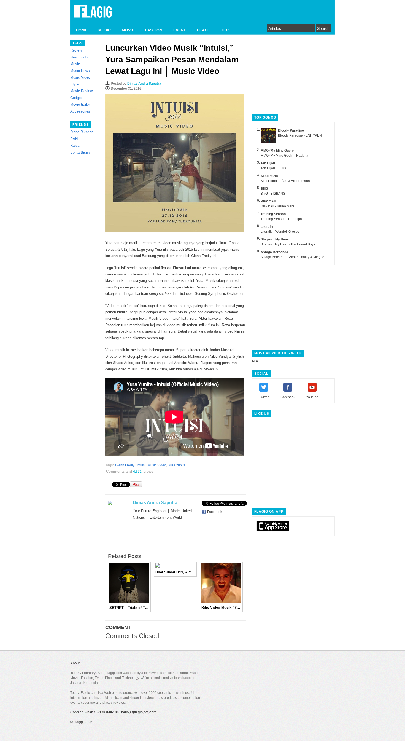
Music (75, 64)
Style (74, 84)
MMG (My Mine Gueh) (277, 151)
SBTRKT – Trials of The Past (129, 608)
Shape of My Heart (275, 239)
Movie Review (81, 91)
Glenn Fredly (124, 465)
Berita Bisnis (80, 152)
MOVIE (128, 30)
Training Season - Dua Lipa (281, 219)
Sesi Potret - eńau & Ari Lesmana (285, 181)
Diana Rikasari (81, 132)
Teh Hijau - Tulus (273, 168)
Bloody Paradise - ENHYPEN (300, 135)
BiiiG (264, 189)
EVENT (179, 30)
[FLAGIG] (93, 14)
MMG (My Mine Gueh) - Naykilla (284, 155)
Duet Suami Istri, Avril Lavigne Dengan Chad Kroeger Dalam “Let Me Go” (175, 572)
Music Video (80, 77)
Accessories (80, 111)
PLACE (203, 30)
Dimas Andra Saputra (144, 83)
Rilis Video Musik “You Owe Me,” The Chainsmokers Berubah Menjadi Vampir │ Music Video (221, 607)
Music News (80, 71)
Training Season (273, 214)
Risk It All (268, 201)
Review (76, 50)
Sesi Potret (269, 176)
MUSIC (104, 30)
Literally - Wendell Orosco (280, 232)
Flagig (78, 722)
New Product (80, 57)
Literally (267, 227)
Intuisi (141, 465)
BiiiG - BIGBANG (273, 194)
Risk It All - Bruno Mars (277, 206)
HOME (81, 30)
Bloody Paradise (291, 130)
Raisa (74, 145)
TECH (226, 30)
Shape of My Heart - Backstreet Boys (288, 244)
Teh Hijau (268, 163)
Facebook (214, 512)
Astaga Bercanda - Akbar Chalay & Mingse (292, 257)
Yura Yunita (176, 465)
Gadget (76, 98)
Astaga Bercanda (274, 252)
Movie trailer (80, 104)
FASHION (153, 30)
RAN (74, 139)
